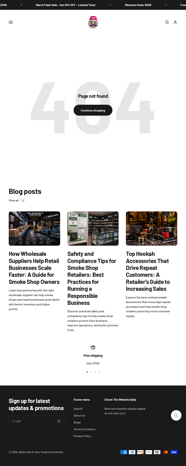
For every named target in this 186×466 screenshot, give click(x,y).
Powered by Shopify (52, 452)
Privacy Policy (82, 436)
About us (79, 415)
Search (78, 408)
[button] (176, 415)
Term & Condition (85, 429)
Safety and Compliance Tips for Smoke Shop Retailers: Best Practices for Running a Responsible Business (91, 278)
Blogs (77, 422)
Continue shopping (93, 110)
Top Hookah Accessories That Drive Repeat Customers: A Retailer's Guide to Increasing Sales (148, 271)
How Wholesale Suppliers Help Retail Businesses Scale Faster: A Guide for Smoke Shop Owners (34, 267)
